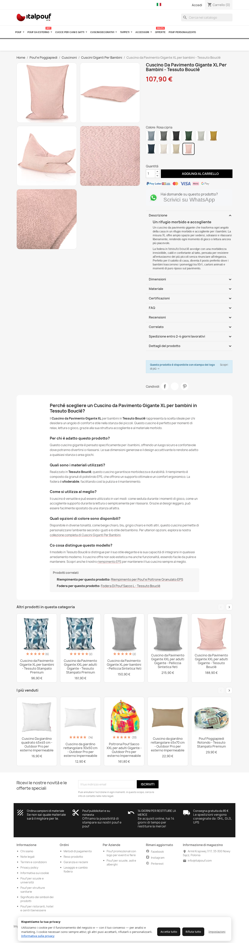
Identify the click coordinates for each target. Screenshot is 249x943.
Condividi (165, 386)
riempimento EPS (109, 562)
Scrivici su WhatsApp (189, 200)
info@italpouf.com (200, 860)
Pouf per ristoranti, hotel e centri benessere (36, 908)
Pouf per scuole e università (32, 880)
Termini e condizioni (33, 862)
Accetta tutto (168, 931)
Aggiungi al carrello (197, 173)
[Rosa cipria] (188, 149)
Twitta (175, 386)
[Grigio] (163, 136)
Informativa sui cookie (34, 873)
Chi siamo (26, 851)
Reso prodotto (73, 856)
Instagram (157, 857)
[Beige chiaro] (176, 149)
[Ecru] (163, 149)
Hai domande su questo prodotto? (189, 194)
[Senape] (213, 136)
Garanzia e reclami (76, 862)
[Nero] (176, 136)
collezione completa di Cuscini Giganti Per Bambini (85, 535)
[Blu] (151, 136)
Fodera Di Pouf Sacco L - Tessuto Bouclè (130, 586)
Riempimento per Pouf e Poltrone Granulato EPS (147, 579)
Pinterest (185, 386)
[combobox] (206, 17)
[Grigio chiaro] (201, 136)
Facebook (157, 851)
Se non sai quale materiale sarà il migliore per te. (46, 817)
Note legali (27, 856)
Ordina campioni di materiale (45, 811)
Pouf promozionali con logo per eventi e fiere (121, 853)
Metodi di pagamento (78, 851)
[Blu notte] (151, 149)
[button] (160, 4)
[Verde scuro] (188, 136)
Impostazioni (217, 931)
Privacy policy (29, 867)
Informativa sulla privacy (37, 936)
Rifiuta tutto (193, 931)
